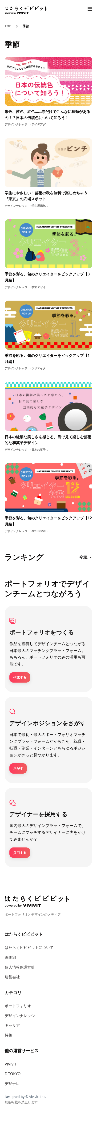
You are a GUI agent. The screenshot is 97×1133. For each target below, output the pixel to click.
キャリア (12, 1025)
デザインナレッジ (20, 1015)
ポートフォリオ (18, 1005)
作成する (19, 677)
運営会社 (12, 976)
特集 (8, 1035)
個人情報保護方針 (20, 967)
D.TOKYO (13, 1073)
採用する (19, 852)
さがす (18, 768)
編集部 (10, 957)
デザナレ (12, 1083)
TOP (8, 26)
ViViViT (11, 1064)
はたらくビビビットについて (29, 947)
